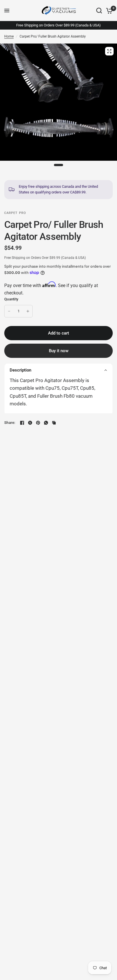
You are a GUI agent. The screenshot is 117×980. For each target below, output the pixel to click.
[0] (108, 10)
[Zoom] (109, 51)
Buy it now (58, 350)
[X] (30, 422)
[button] (58, 370)
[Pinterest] (38, 422)
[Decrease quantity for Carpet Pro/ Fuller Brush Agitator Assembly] (9, 311)
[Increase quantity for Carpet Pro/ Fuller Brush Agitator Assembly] (27, 311)
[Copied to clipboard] (54, 422)
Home (9, 36)
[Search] (99, 10)
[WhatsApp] (46, 422)
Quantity (11, 299)
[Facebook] (22, 422)
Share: (9, 422)
